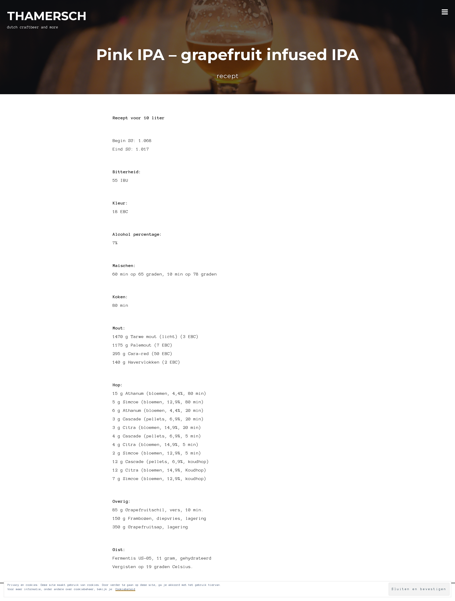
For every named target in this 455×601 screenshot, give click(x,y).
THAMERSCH (46, 16)
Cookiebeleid (125, 589)
